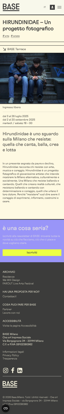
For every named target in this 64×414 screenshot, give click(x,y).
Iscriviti (32, 252)
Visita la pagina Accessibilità (19, 325)
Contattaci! (9, 296)
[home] (11, 7)
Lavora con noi (11, 312)
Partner (7, 309)
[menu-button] (59, 7)
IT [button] (45, 7)
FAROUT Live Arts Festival (18, 283)
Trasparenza (10, 358)
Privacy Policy (11, 355)
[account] (52, 8)
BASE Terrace (16, 49)
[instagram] (6, 371)
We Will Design (11, 280)
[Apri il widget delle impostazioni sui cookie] (6, 408)
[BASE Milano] (10, 384)
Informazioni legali (13, 352)
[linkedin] (20, 371)
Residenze (8, 276)
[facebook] (13, 371)
